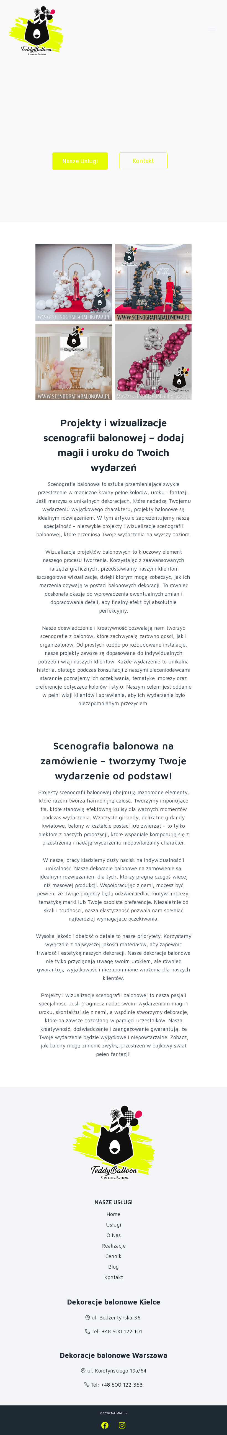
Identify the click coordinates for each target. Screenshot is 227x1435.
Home (113, 1214)
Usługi (113, 1225)
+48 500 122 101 (122, 1331)
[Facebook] (105, 1425)
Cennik (113, 1256)
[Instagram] (122, 1425)
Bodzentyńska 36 (119, 1317)
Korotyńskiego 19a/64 (120, 1371)
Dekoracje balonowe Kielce (113, 1302)
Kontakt (113, 1277)
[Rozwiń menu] (212, 30)
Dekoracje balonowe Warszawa (113, 1355)
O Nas (114, 1235)
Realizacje (114, 1246)
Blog (113, 1267)
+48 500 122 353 (122, 1385)
